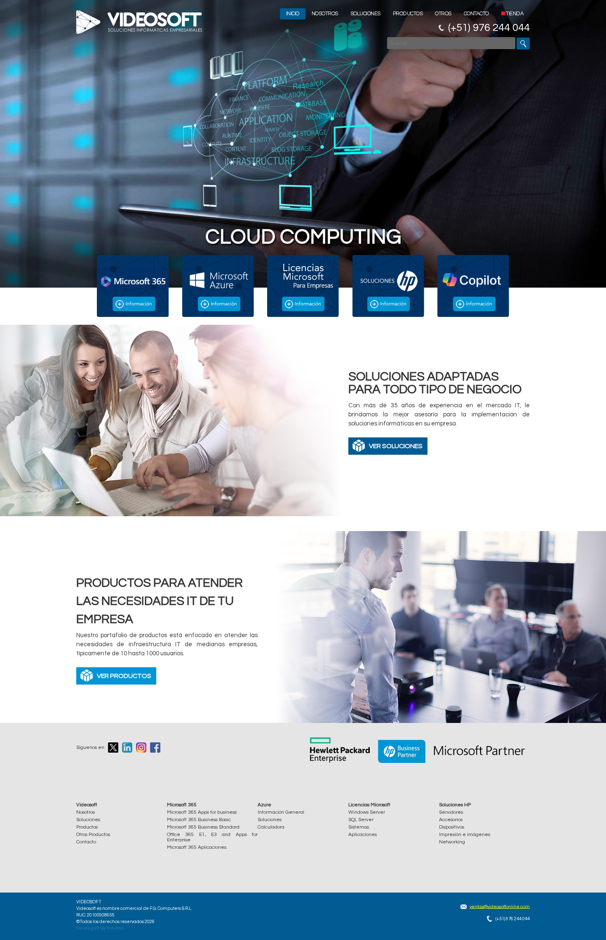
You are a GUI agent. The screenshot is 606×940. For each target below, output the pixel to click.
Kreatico (115, 928)
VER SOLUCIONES (396, 446)
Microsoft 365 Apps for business (202, 812)
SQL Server (360, 819)
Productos (408, 14)
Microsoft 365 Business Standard (203, 827)
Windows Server (366, 812)
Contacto (476, 14)
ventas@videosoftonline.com (500, 906)
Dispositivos (451, 827)
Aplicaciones (362, 834)
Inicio (292, 14)
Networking (452, 842)
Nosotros (325, 14)
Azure (264, 805)
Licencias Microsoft (369, 805)
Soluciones (365, 14)
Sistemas (358, 827)
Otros (443, 14)
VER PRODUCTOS (124, 676)
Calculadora (271, 827)
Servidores (451, 812)
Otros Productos (93, 834)
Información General (281, 812)
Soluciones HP (455, 805)
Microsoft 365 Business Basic (199, 819)
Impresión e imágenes (464, 834)
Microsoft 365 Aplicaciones (196, 847)
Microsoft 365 (182, 805)
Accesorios (451, 819)
